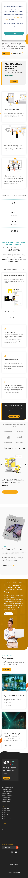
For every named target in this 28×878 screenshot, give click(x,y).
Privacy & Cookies (14, 864)
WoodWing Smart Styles (7, 818)
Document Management (7, 791)
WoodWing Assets (6, 810)
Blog (2, 827)
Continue (14, 33)
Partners (3, 831)
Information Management (7, 793)
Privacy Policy (16, 17)
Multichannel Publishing (6, 789)
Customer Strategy (6, 801)
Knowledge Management (7, 795)
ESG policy (4, 829)
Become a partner (5, 833)
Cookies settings (14, 29)
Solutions (4, 785)
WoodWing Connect (6, 816)
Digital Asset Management (7, 787)
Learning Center (5, 840)
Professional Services (6, 799)
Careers (3, 836)
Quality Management (6, 797)
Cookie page (6, 19)
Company (4, 823)
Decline (14, 36)
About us (3, 825)
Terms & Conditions (14, 868)
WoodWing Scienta (6, 812)
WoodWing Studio (6, 808)
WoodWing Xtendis (6, 814)
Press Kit (3, 838)
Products (4, 806)
